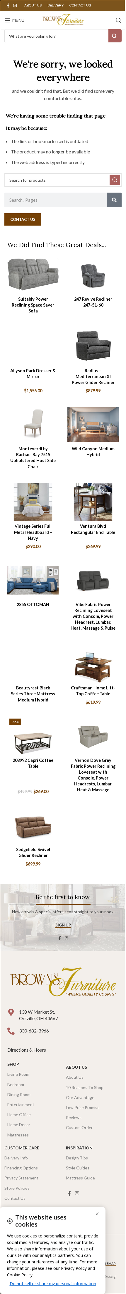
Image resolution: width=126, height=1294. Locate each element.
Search (115, 35)
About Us (76, 1067)
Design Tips (77, 1157)
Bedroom (15, 1084)
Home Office (19, 1114)
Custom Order (79, 1127)
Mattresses (18, 1134)
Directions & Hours (27, 1050)
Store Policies (17, 1188)
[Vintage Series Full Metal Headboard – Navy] (33, 502)
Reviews (73, 1117)
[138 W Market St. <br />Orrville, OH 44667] (11, 1012)
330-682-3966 (34, 1030)
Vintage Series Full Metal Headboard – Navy (33, 532)
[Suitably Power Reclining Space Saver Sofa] (33, 274)
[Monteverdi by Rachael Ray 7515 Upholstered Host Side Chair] (33, 424)
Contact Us (14, 1198)
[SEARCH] (115, 180)
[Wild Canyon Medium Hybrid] (93, 424)
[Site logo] (62, 19)
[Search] (119, 20)
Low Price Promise (83, 1107)
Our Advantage (80, 1097)
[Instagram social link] (14, 6)
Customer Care (21, 1147)
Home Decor (18, 1124)
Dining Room (18, 1094)
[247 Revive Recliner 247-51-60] (93, 274)
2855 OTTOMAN (33, 604)
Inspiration (79, 1147)
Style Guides (77, 1167)
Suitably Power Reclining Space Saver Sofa (33, 305)
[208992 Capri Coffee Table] (33, 736)
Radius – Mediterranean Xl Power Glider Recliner (93, 376)
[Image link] (63, 983)
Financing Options (21, 1167)
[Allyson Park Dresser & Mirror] (33, 346)
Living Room (18, 1074)
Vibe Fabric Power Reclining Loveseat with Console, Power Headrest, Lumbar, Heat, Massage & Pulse (93, 616)
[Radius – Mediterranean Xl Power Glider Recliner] (93, 346)
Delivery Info (16, 1157)
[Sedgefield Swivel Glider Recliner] (33, 825)
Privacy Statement (21, 1177)
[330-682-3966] (11, 1031)
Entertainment (20, 1104)
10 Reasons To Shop (84, 1087)
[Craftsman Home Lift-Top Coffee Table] (93, 663)
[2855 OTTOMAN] (33, 580)
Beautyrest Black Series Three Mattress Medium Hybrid (33, 693)
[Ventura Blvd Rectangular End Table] (93, 502)
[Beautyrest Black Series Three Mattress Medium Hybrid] (33, 663)
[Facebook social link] (7, 6)
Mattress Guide (80, 1177)
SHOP (13, 1064)
